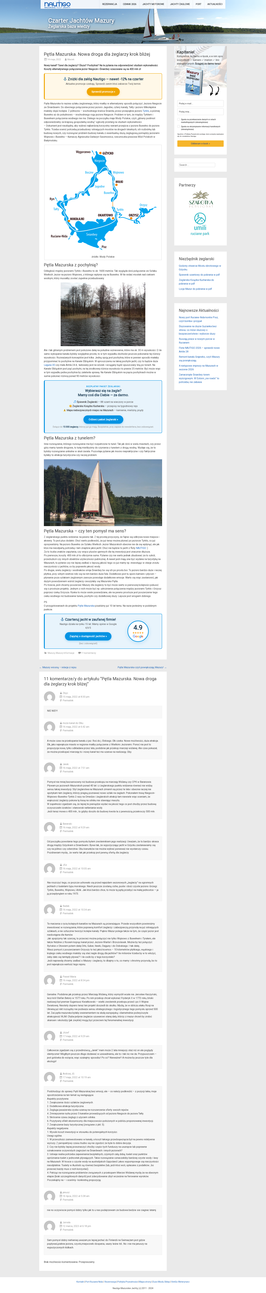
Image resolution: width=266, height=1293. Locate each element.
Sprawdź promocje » (103, 91)
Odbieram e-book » (200, 143)
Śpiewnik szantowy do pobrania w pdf (199, 274)
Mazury (51, 653)
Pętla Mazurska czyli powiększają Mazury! (142, 667)
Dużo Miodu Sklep (161, 1282)
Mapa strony (145, 1282)
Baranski (67, 823)
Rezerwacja (110, 1282)
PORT (198, 4)
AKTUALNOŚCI (214, 4)
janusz (66, 1192)
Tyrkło (146, 110)
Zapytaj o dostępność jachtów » (88, 636)
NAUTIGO (141, 548)
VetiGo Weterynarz (180, 1282)
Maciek (70, 59)
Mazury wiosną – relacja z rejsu (57, 667)
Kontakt (80, 1282)
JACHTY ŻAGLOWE (180, 4)
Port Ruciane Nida (94, 1282)
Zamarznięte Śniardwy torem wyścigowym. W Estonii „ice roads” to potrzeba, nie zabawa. (199, 378)
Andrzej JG (68, 1073)
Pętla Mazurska (86, 605)
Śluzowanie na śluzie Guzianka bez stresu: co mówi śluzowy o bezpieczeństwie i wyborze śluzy (198, 330)
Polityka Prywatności (127, 1282)
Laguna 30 (49, 365)
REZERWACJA (109, 4)
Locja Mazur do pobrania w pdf (195, 288)
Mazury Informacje (65, 653)
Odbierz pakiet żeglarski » (103, 419)
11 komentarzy (88, 653)
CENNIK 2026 (129, 4)
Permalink (68, 700)
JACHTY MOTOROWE (153, 4)
